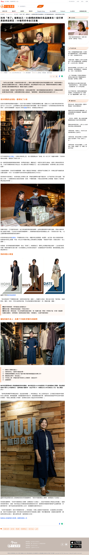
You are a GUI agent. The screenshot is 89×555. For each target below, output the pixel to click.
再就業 (17, 529)
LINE (78, 1)
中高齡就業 (6, 529)
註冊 (87, 1)
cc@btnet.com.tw (35, 547)
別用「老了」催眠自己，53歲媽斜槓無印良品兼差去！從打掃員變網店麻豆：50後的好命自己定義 (42, 14)
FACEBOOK (71, 1)
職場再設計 (24, 529)
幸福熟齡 (3, 14)
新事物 (14, 237)
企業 (36, 529)
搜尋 (40, 6)
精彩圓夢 (16, 14)
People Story (9, 14)
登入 (82, 1)
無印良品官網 (11, 295)
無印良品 (31, 529)
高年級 (12, 529)
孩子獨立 (11, 156)
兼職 (25, 107)
